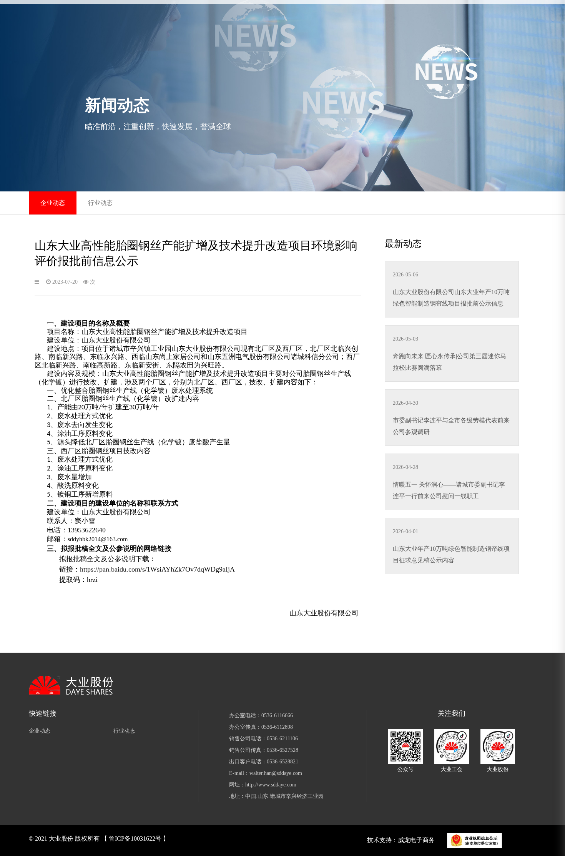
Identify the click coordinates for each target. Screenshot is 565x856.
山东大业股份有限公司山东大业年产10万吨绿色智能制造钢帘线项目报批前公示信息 (451, 298)
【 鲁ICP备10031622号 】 (135, 838)
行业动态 (100, 202)
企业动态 (52, 202)
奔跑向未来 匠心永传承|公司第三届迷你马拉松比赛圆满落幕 (449, 362)
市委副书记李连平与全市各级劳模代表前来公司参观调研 (451, 426)
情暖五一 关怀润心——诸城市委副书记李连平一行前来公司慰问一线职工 (449, 490)
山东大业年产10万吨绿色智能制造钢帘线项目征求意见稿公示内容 (451, 554)
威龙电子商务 (416, 840)
